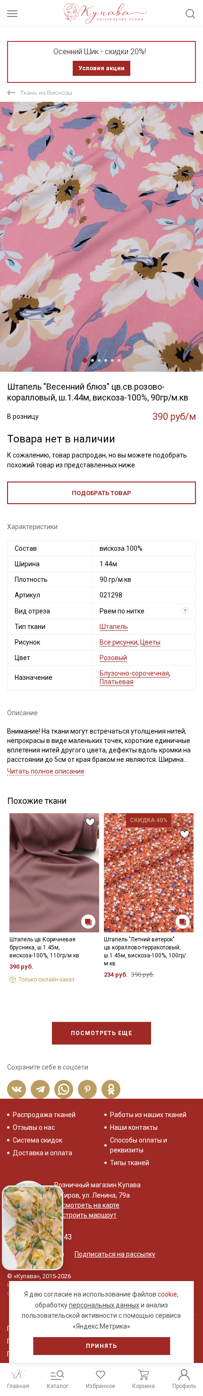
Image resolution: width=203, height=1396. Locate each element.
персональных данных (104, 1305)
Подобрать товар (101, 493)
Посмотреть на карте (86, 1205)
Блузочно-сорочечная (134, 673)
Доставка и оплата (42, 1153)
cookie (167, 1294)
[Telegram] (40, 1089)
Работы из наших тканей (148, 1114)
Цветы (150, 642)
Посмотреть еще (101, 1033)
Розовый (113, 657)
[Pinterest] (87, 1089)
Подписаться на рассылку (115, 1254)
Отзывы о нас (34, 1127)
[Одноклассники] (111, 1089)
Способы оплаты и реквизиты (138, 1145)
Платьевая (117, 682)
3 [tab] (99, 360)
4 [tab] (105, 360)
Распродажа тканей (44, 1114)
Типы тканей (129, 1163)
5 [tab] (112, 360)
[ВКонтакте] (16, 1089)
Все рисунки (118, 642)
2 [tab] (92, 360)
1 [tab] (85, 360)
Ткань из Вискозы (46, 92)
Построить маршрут (85, 1215)
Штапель (114, 626)
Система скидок (37, 1140)
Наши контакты (134, 1127)
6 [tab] (119, 360)
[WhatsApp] (64, 1089)
